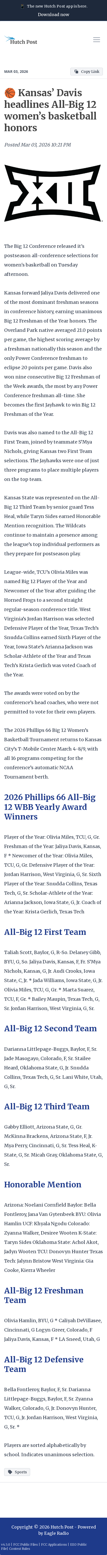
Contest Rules (19, 1549)
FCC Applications (54, 1544)
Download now (53, 14)
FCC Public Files (25, 1544)
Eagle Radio (56, 1533)
